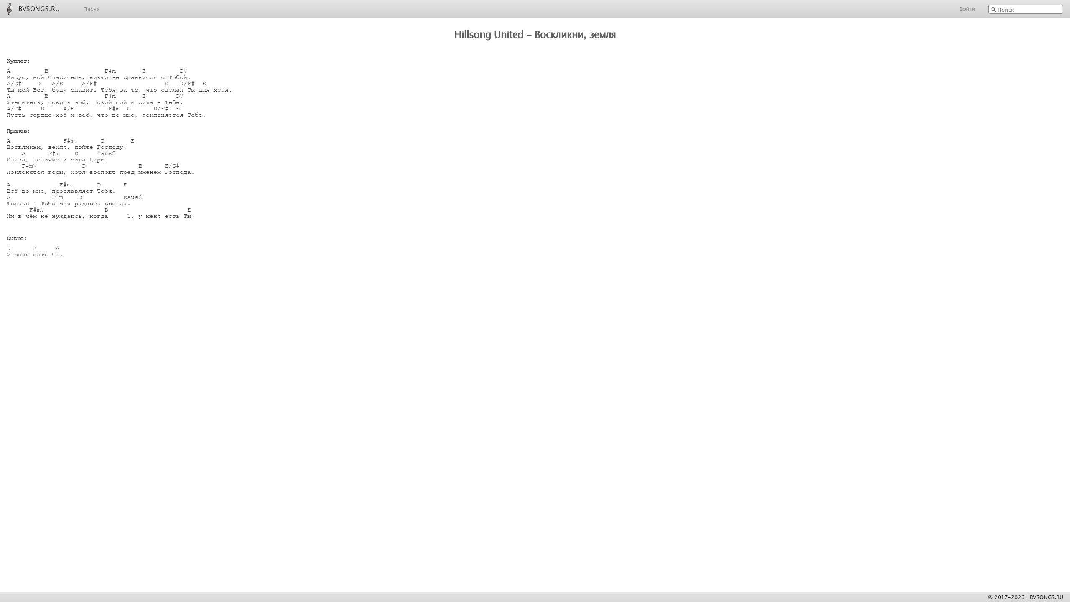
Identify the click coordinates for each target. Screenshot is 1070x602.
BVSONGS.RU (39, 8)
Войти (967, 8)
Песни (91, 8)
